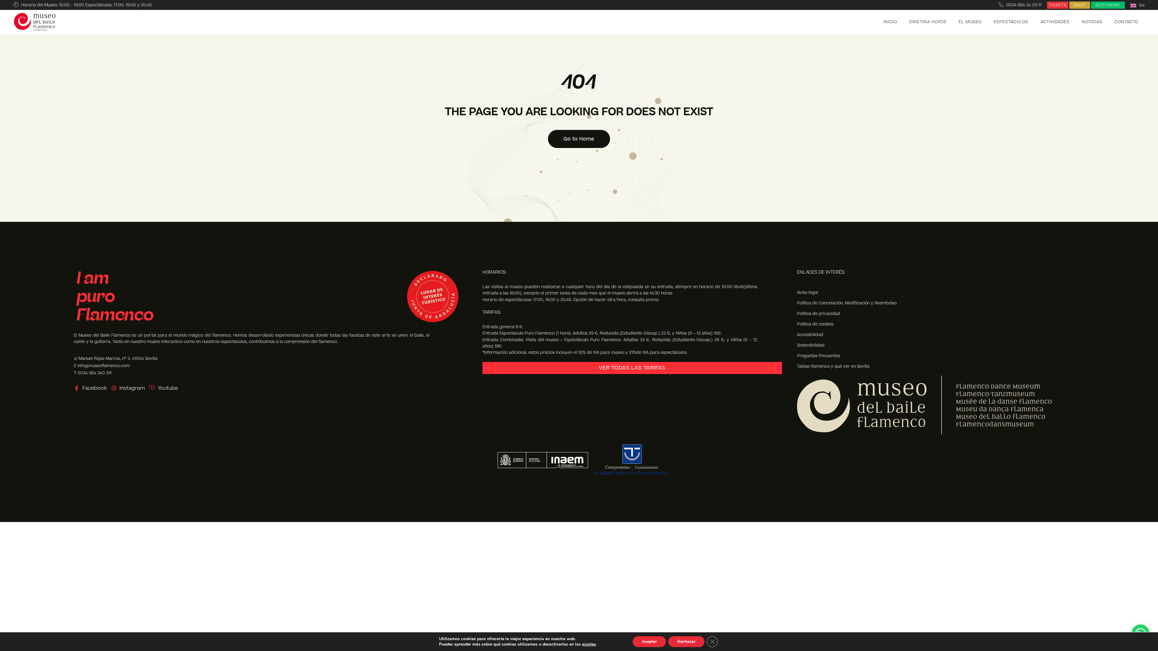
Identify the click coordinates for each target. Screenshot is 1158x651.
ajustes (589, 644)
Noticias (1092, 22)
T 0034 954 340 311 (93, 373)
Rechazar (686, 641)
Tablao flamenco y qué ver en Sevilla (833, 366)
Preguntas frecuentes (818, 356)
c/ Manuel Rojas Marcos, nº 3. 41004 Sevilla (115, 358)
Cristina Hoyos (928, 22)
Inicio (890, 22)
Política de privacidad (818, 313)
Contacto (1126, 22)
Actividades (1055, 22)
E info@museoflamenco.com (102, 366)
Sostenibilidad (810, 345)
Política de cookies (815, 324)
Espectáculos (1011, 22)
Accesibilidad (810, 335)
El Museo (970, 22)
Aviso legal (807, 292)
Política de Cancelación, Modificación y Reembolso (847, 303)
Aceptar (649, 641)
